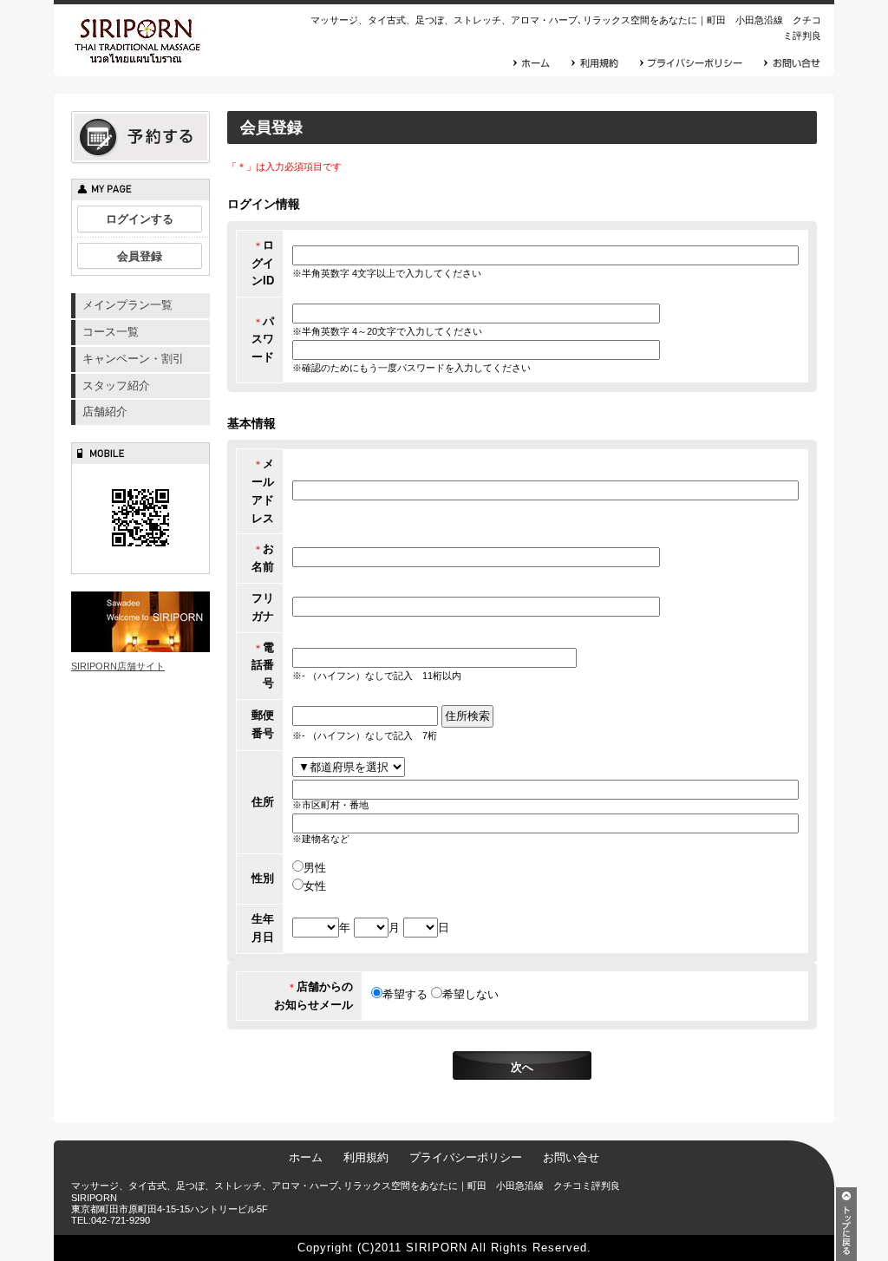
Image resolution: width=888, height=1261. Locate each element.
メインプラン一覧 (127, 304)
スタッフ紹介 (116, 385)
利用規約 (365, 1157)
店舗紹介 (104, 411)
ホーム (306, 1157)
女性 (315, 885)
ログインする (139, 218)
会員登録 (139, 256)
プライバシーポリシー (465, 1157)
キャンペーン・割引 (133, 358)
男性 (315, 867)
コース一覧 (110, 331)
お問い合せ (571, 1157)
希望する (405, 994)
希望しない (470, 994)
